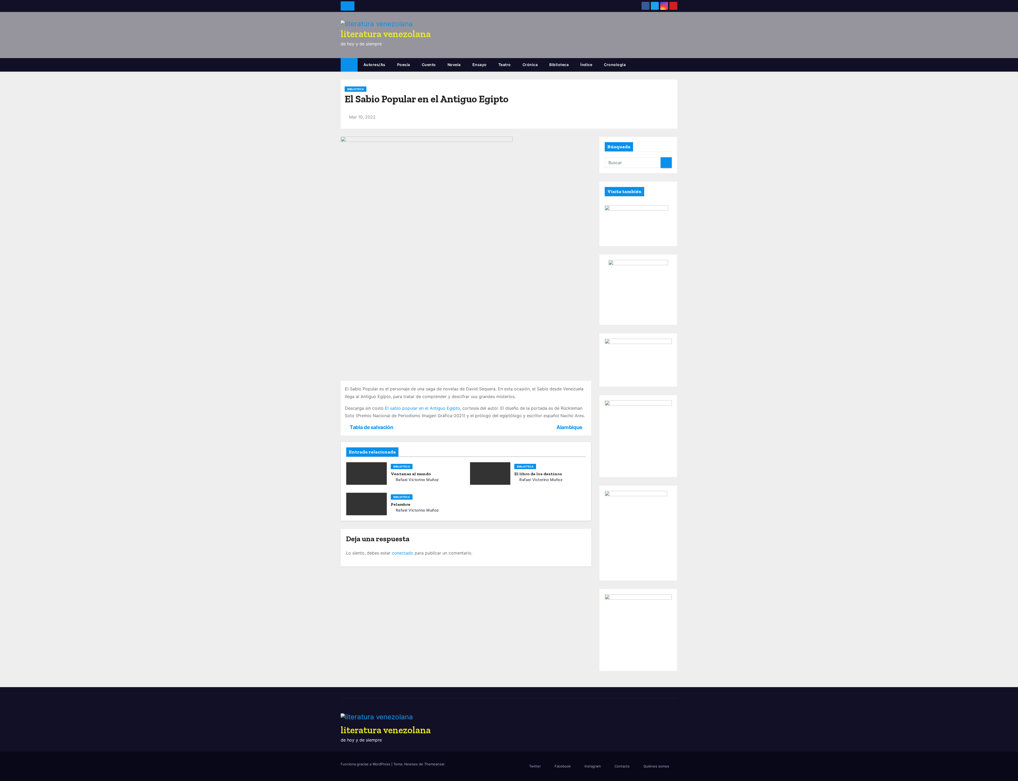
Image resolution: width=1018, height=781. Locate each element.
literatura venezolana (386, 34)
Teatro (504, 64)
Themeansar (434, 764)
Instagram (593, 766)
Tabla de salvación (371, 427)
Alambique (569, 427)
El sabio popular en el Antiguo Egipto (422, 408)
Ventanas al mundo (411, 473)
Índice (586, 64)
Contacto (622, 766)
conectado (402, 553)
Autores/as (374, 64)
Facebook (563, 766)
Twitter (535, 766)
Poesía (403, 64)
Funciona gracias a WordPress (366, 764)
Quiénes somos (656, 766)
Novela (454, 64)
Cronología (615, 64)
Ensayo (479, 64)
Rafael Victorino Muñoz (416, 479)
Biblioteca (559, 64)
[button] (675, 65)
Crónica (530, 64)
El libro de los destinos (538, 473)
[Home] (349, 65)
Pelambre (400, 504)
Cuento (429, 64)
